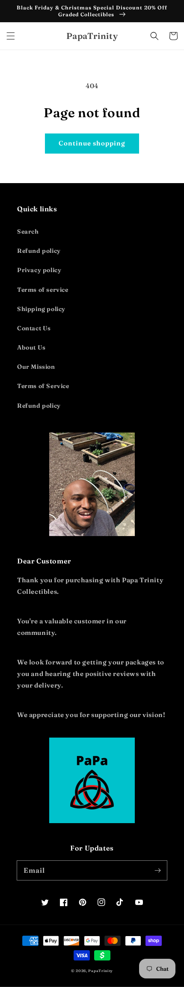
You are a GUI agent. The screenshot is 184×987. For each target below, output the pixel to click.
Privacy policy (39, 270)
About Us (31, 347)
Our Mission (36, 366)
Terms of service (42, 289)
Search (28, 231)
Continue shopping (92, 143)
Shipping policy (41, 309)
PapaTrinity (100, 971)
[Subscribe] (157, 870)
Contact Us (34, 328)
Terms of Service (43, 386)
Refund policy (39, 251)
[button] (10, 36)
